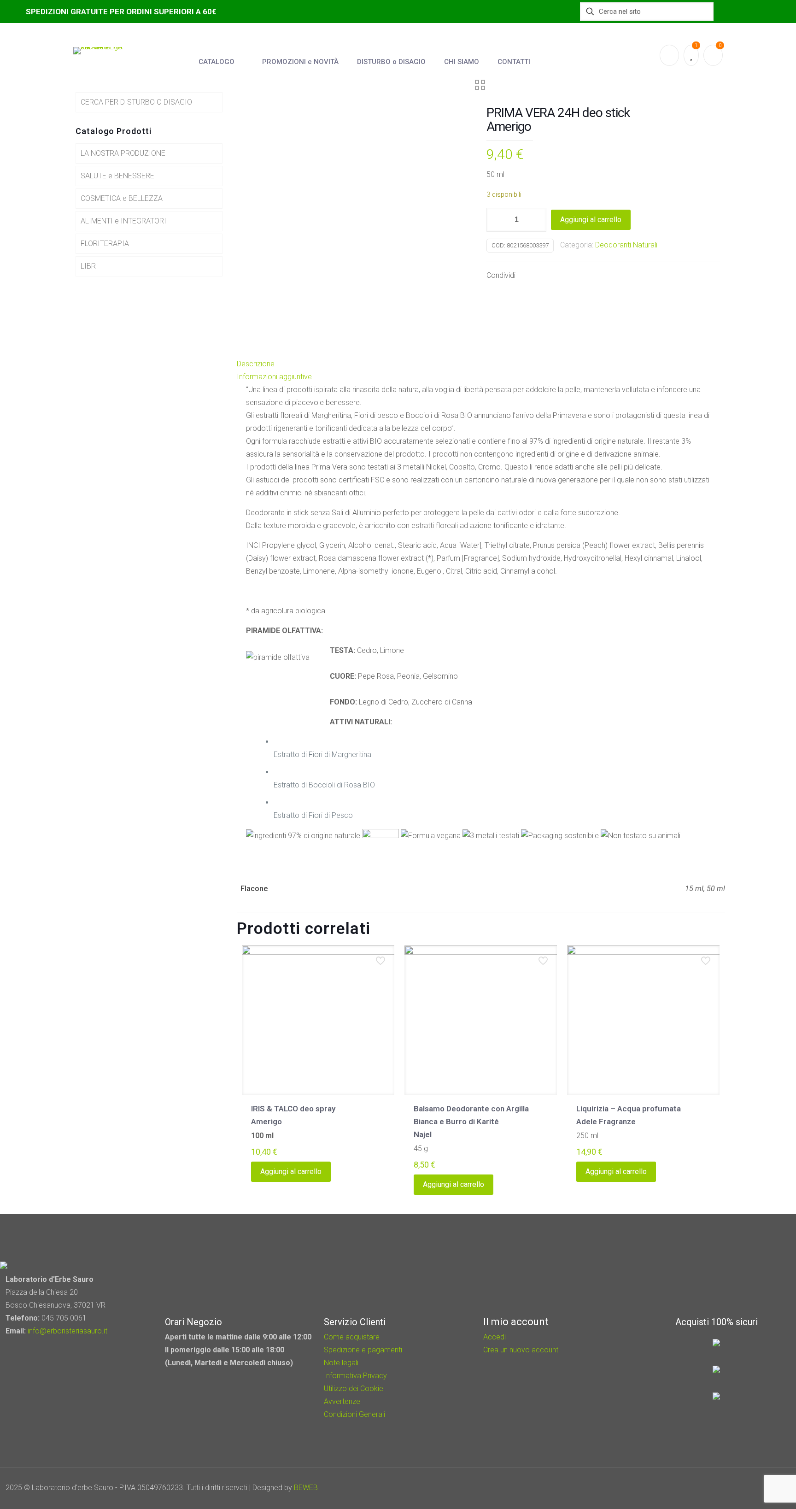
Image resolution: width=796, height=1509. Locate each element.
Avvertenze (342, 1401)
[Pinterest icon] (749, 1488)
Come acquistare (352, 1337)
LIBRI (89, 266)
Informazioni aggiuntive (274, 376)
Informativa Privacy (355, 1375)
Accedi (494, 1337)
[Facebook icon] (736, 1488)
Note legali (341, 1362)
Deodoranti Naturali (626, 245)
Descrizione (256, 363)
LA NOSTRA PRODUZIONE (123, 153)
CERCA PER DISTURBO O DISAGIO (136, 102)
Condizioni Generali (354, 1414)
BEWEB (306, 1487)
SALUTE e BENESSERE (117, 175)
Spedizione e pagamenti (363, 1349)
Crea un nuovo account (520, 1349)
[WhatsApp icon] (724, 1488)
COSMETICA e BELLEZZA (122, 198)
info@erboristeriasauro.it (67, 1331)
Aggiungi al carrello (590, 219)
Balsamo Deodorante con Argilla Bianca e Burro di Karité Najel (471, 1121)
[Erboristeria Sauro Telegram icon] (759, 1488)
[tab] (481, 364)
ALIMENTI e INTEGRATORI (123, 221)
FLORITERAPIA (105, 243)
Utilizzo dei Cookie (353, 1388)
